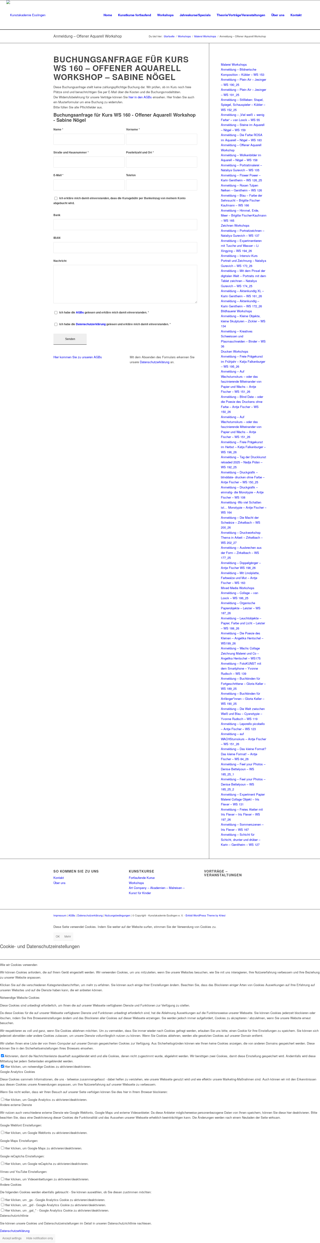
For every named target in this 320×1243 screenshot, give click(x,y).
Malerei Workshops (234, 64)
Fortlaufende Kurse (142, 877)
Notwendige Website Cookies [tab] (20, 997)
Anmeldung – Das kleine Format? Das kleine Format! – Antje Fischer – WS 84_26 (243, 754)
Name (58, 129)
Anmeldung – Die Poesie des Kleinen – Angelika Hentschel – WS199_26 (242, 638)
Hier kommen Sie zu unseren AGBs (77, 357)
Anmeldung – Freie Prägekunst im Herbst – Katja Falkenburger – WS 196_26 (243, 447)
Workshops (136, 883)
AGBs (80, 312)
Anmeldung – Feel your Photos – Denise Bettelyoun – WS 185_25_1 (243, 769)
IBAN (56, 238)
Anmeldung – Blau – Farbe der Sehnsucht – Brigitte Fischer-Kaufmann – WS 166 (241, 200)
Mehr (67, 936)
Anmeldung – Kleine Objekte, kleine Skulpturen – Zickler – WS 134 (243, 321)
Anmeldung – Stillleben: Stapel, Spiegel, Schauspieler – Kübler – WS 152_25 (243, 104)
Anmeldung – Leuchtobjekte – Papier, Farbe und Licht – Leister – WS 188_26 (243, 623)
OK (58, 936)
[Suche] (309, 15)
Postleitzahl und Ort (140, 152)
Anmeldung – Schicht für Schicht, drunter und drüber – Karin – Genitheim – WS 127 (240, 839)
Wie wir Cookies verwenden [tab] (18, 964)
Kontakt (58, 877)
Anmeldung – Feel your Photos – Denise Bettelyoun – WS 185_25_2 (243, 784)
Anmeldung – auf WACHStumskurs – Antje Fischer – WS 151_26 (243, 739)
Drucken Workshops (234, 351)
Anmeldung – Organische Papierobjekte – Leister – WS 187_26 (240, 608)
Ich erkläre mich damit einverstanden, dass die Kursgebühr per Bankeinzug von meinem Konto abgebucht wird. (119, 200)
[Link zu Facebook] (256, 915)
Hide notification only (39, 1238)
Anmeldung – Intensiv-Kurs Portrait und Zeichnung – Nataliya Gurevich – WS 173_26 (243, 260)
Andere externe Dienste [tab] (16, 1104)
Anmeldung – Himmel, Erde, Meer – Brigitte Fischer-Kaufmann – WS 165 (243, 215)
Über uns (59, 883)
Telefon (131, 175)
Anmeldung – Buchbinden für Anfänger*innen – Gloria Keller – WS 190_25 (242, 698)
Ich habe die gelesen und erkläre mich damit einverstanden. (104, 312)
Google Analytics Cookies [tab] (17, 1071)
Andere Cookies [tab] (11, 1184)
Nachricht (60, 261)
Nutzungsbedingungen (117, 915)
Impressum (59, 915)
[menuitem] (107, 15)
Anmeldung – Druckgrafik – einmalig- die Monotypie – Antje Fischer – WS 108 (242, 492)
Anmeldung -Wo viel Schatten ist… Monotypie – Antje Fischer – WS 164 (243, 507)
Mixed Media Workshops (237, 588)
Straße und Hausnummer (71, 152)
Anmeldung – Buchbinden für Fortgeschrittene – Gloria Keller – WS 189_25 (243, 683)
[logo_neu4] (25, 15)
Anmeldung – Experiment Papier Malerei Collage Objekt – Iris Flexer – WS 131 (243, 799)
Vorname (133, 129)
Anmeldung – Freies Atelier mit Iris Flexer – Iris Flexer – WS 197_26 (242, 814)
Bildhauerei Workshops (236, 311)
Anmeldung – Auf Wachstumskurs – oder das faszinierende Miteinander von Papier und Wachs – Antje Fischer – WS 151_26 (241, 381)
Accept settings (12, 1238)
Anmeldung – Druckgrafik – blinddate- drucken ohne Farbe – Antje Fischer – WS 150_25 (242, 477)
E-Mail (58, 175)
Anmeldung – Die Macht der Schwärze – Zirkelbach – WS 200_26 (240, 522)
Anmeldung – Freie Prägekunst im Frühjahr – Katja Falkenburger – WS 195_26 (243, 361)
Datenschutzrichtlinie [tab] (14, 1215)
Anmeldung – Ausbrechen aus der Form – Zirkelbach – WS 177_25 (241, 552)
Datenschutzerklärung (91, 324)
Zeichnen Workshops (235, 225)
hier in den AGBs (140, 97)
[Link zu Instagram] (263, 915)
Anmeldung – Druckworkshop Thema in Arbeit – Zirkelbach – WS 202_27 (242, 537)
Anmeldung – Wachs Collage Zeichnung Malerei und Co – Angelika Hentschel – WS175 (240, 653)
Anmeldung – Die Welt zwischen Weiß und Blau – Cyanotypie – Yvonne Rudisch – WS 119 (243, 713)
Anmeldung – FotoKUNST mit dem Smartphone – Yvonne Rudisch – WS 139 (241, 668)
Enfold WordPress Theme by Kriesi (205, 915)
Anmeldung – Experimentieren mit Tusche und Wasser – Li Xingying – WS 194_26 (241, 245)
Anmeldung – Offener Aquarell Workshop (87, 36)
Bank (56, 215)
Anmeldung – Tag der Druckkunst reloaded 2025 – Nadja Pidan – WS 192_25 (243, 462)
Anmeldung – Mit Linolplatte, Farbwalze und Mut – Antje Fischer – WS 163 (240, 578)
